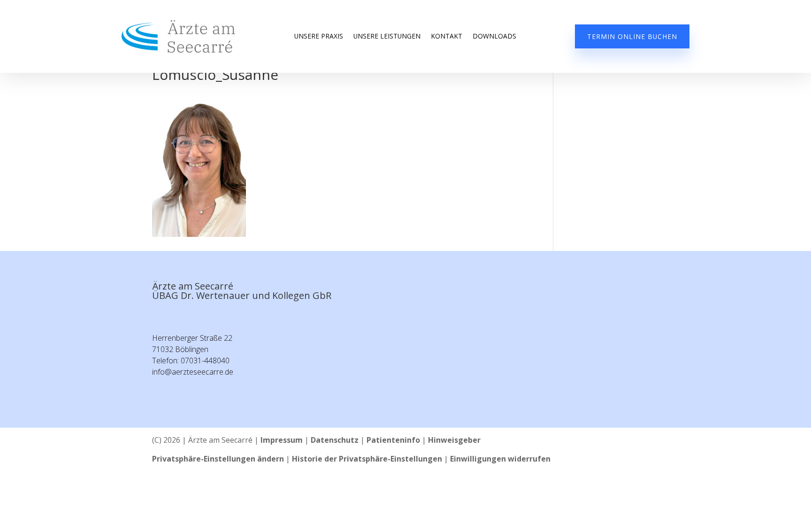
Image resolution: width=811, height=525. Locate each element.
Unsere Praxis (318, 36)
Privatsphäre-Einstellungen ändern (218, 459)
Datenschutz (335, 440)
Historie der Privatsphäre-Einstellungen (367, 459)
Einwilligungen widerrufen (500, 459)
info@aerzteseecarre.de (192, 372)
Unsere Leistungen (387, 36)
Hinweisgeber (454, 440)
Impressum (281, 440)
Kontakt (446, 36)
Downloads (494, 36)
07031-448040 (205, 360)
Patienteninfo (393, 440)
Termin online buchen (632, 36)
